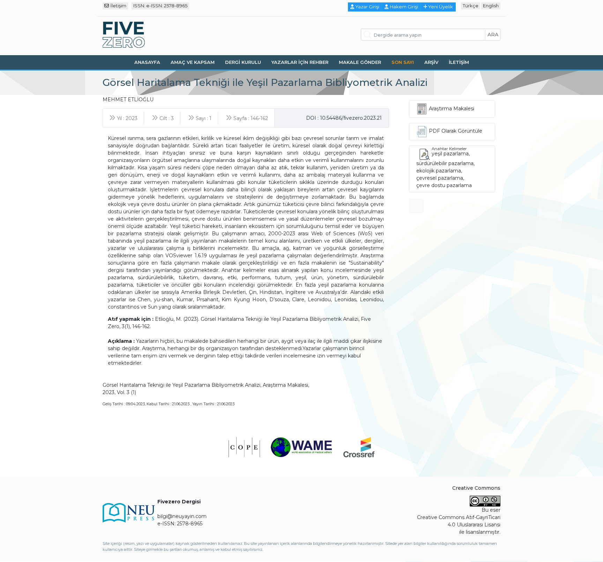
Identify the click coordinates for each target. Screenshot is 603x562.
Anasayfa (147, 62)
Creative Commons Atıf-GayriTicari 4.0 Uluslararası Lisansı (458, 521)
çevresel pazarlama (439, 178)
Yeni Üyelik (440, 6)
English (491, 5)
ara (492, 34)
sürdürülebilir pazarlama (445, 163)
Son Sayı (403, 62)
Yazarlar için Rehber (299, 62)
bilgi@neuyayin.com (182, 516)
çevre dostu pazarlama (444, 185)
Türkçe (470, 5)
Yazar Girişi (367, 6)
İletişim (118, 5)
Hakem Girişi (404, 6)
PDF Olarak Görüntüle (455, 131)
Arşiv (431, 62)
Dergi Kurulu (243, 62)
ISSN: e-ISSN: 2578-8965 (160, 5)
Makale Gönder (360, 62)
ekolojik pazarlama (438, 171)
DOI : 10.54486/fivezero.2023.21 (344, 118)
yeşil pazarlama (450, 153)
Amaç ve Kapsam (193, 62)
